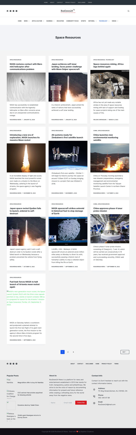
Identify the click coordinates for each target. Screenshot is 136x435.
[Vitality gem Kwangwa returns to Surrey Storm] (11, 416)
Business (49, 21)
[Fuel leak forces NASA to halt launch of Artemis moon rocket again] (26, 304)
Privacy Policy (70, 2)
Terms (90, 2)
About (52, 2)
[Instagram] (13, 11)
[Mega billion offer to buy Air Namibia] (11, 382)
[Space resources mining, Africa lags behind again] (109, 84)
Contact (60, 2)
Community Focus (72, 21)
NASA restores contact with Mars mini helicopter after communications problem (26, 66)
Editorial (91, 21)
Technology (103, 21)
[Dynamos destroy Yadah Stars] (11, 405)
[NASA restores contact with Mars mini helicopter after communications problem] (26, 87)
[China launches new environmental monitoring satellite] (109, 157)
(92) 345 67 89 (104, 398)
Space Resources (15, 59)
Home (46, 2)
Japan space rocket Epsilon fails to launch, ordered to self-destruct (25, 211)
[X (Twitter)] (10, 11)
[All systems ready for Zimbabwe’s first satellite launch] (68, 155)
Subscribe (81, 402)
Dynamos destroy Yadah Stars (28, 405)
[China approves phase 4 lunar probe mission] (109, 228)
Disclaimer (81, 2)
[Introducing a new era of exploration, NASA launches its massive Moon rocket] (26, 157)
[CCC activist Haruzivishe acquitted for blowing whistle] (11, 394)
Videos (114, 21)
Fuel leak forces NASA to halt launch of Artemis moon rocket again (25, 284)
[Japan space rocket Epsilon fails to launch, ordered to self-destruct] (26, 231)
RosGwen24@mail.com (106, 404)
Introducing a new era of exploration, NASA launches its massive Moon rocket (25, 137)
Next (124, 352)
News (26, 21)
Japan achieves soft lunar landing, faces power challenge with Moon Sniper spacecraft (67, 66)
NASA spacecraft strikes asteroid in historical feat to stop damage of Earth (68, 211)
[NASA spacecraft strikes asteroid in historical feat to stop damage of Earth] (68, 231)
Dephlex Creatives (87, 432)
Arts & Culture (37, 21)
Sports (83, 21)
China (95, 130)
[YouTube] (16, 11)
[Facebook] (7, 11)
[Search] (128, 11)
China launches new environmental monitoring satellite (105, 137)
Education (60, 21)
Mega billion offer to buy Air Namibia (30, 382)
